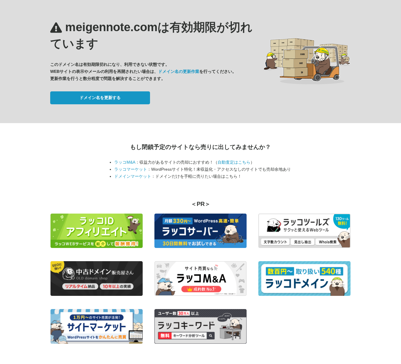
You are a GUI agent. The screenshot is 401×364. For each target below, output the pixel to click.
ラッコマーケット (130, 169)
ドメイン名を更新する (100, 97)
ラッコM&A (124, 162)
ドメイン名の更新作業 (178, 71)
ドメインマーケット (132, 176)
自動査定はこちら (234, 162)
